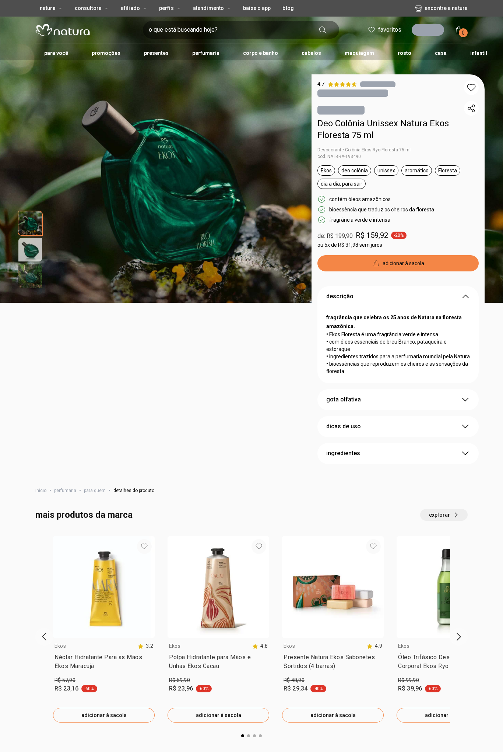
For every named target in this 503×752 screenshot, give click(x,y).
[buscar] (323, 29)
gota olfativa (343, 399)
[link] (103, 663)
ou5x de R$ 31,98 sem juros (349, 245)
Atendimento (208, 8)
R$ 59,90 (179, 680)
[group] (104, 629)
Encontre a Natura (446, 8)
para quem (95, 490)
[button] (471, 87)
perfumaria (65, 490)
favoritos (389, 29)
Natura (48, 8)
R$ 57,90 (64, 680)
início (40, 490)
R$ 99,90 (408, 680)
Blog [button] (287, 8)
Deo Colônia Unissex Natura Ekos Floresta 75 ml (383, 129)
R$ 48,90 (294, 680)
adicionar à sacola (104, 715)
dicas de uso (343, 426)
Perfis (166, 8)
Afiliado (130, 8)
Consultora (88, 8)
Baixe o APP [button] (257, 8)
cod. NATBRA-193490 (339, 156)
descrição (339, 296)
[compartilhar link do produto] (471, 108)
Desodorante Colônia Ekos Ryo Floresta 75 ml (364, 149)
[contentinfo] (145, 646)
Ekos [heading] (60, 646)
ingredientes (343, 453)
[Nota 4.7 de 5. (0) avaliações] (377, 84)
